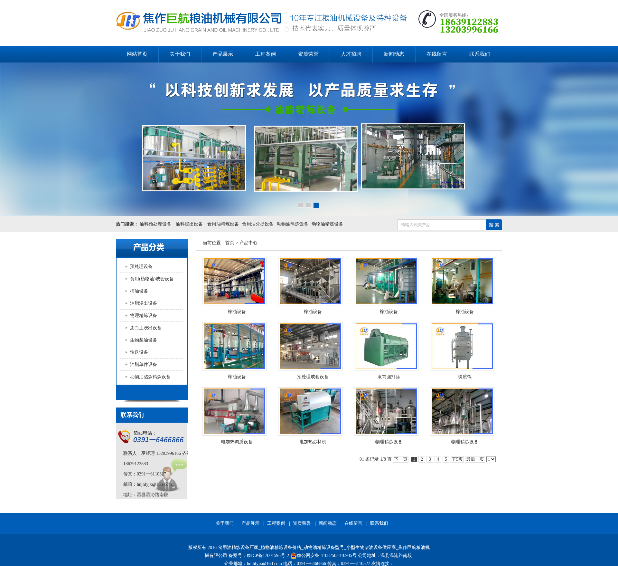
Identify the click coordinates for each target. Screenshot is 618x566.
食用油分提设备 (258, 224)
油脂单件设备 (143, 364)
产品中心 (248, 242)
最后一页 (475, 459)
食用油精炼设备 (223, 224)
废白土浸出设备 (146, 327)
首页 (229, 242)
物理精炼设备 (143, 315)
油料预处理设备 (155, 224)
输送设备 (139, 352)
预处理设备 (141, 266)
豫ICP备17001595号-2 (268, 555)
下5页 (457, 459)
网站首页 (137, 54)
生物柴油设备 (143, 340)
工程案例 (265, 54)
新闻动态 (394, 54)
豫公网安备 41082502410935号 (327, 555)
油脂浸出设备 (143, 303)
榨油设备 (139, 291)
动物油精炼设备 (327, 224)
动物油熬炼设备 (292, 224)
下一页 (400, 459)
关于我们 (180, 54)
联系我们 (479, 54)
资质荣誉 (308, 54)
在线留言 (436, 54)
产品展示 (222, 54)
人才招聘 (351, 54)
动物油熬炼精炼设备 (150, 376)
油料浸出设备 (189, 224)
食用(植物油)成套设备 (152, 278)
